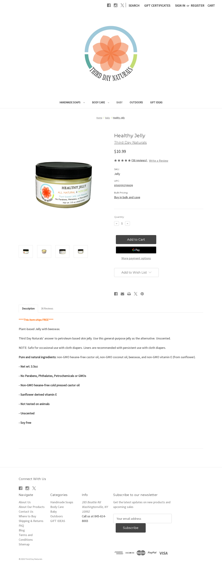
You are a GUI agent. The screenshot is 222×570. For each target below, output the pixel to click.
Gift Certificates (157, 5)
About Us (25, 502)
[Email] (122, 294)
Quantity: (119, 216)
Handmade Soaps (70, 102)
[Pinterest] (142, 294)
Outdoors (136, 102)
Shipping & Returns (31, 521)
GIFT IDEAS (156, 102)
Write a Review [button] (158, 161)
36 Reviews (47, 308)
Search (134, 5)
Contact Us (26, 511)
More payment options (136, 258)
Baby (119, 102)
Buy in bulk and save (127, 197)
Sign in (180, 5)
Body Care (98, 102)
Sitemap (24, 544)
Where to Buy (27, 516)
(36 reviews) (139, 160)
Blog (22, 530)
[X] (122, 5)
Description (28, 308)
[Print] (129, 294)
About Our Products (32, 507)
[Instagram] (115, 5)
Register (197, 5)
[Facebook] (109, 5)
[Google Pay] (136, 250)
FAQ (21, 526)
